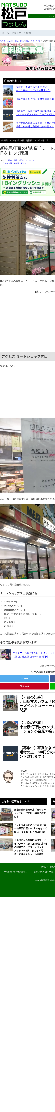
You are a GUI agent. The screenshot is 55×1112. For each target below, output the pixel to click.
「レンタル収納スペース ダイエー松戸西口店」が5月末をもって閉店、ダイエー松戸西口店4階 (30, 828)
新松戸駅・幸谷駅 (12, 163)
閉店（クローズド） (33, 41)
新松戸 (23, 163)
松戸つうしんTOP (6, 41)
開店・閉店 (19, 41)
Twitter (24, 678)
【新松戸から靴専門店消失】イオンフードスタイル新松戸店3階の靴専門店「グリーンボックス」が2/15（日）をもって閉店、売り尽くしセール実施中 (30, 847)
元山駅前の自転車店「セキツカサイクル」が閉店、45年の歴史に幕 (30, 813)
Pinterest (24, 686)
